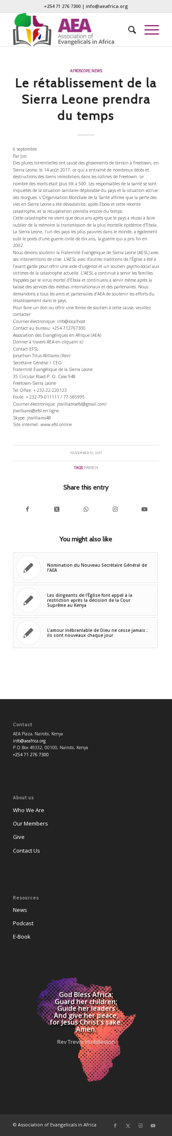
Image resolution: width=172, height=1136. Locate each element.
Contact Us (26, 850)
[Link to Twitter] (127, 1125)
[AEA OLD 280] (71, 29)
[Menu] (147, 29)
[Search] (128, 29)
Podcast (23, 923)
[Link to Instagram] (115, 509)
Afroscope (80, 70)
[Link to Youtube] (144, 509)
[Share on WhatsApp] (86, 509)
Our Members (30, 823)
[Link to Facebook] (115, 1125)
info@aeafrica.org (107, 6)
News (96, 70)
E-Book (21, 936)
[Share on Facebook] (27, 509)
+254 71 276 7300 (62, 6)
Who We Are (28, 810)
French (91, 467)
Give (19, 837)
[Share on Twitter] (56, 509)
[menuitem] (128, 29)
